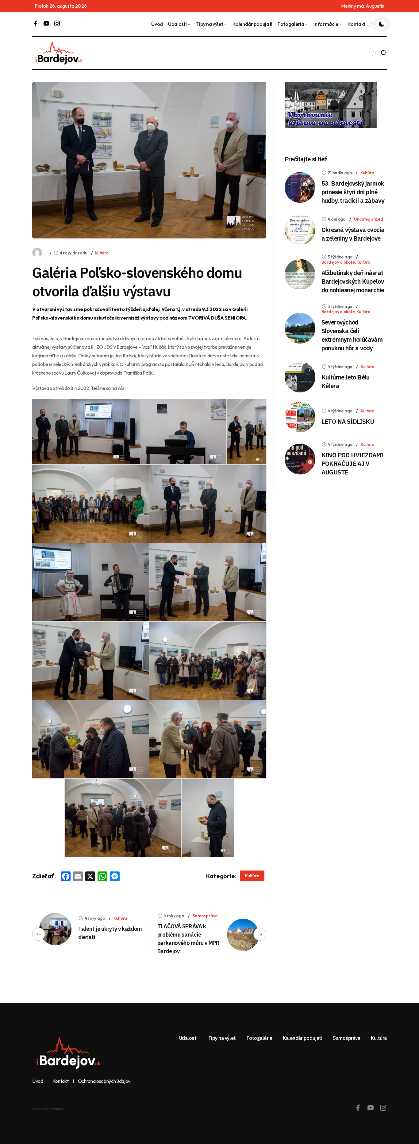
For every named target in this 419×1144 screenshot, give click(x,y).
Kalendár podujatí (252, 24)
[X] (90, 877)
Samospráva (205, 915)
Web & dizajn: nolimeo (47, 1109)
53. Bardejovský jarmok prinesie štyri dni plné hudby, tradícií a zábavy (352, 192)
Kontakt (356, 24)
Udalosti (177, 24)
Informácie (325, 24)
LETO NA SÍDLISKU (347, 421)
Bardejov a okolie (338, 262)
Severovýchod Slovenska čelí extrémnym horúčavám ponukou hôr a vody (352, 335)
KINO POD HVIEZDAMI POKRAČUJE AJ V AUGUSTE (352, 463)
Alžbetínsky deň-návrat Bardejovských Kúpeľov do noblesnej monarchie (352, 281)
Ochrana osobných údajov (104, 1081)
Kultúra (102, 253)
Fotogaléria (291, 24)
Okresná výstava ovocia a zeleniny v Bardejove (353, 234)
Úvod (157, 24)
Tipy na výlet (209, 24)
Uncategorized (368, 219)
